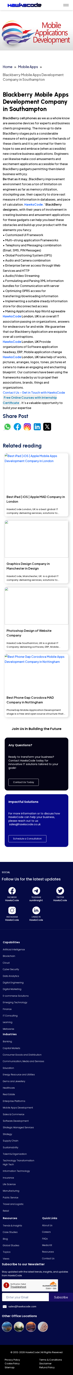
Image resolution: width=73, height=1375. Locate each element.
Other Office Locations (19, 1316)
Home (7, 66)
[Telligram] (36, 891)
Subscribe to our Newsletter (23, 1264)
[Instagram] (12, 910)
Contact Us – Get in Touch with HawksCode (34, 392)
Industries (10, 1034)
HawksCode (12, 316)
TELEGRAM (36, 897)
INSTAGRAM (12, 917)
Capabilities (11, 942)
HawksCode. (34, 204)
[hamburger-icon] (66, 5)
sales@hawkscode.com (22, 1306)
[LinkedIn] (36, 910)
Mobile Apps (28, 66)
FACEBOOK (12, 897)
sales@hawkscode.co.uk (25, 824)
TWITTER (60, 897)
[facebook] (12, 891)
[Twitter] (60, 891)
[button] (27, 838)
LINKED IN (36, 917)
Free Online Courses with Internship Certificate (30, 400)
